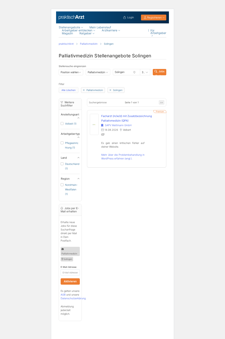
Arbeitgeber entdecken (77, 30)
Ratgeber (85, 33)
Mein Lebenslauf (100, 27)
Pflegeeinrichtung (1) (71, 145)
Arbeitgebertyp (70, 133)
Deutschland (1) (72, 166)
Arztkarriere (109, 30)
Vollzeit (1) (70, 123)
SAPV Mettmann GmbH (117, 125)
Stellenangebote (69, 27)
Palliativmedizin (89, 43)
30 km (145, 72)
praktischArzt (66, 43)
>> (161, 102)
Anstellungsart (70, 114)
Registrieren (154, 17)
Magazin (67, 33)
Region (65, 178)
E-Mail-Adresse (68, 267)
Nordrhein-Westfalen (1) (71, 189)
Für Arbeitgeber (158, 30)
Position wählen (70, 72)
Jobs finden (160, 72)
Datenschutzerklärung (73, 298)
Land (64, 157)
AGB (63, 294)
